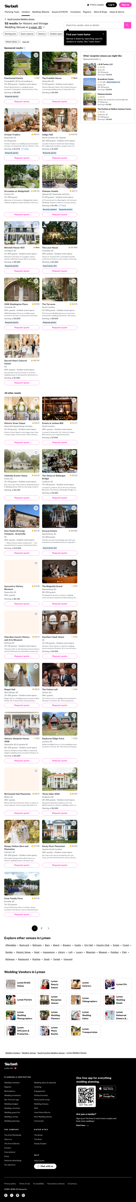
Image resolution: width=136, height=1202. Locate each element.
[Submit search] (127, 25)
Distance (42, 34)
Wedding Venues (29, 1053)
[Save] (36, 55)
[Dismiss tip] (103, 34)
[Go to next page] (48, 928)
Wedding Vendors (12, 1053)
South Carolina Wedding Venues (21, 19)
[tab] (19, 73)
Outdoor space (56, 34)
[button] (24, 48)
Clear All (25, 42)
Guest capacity (27, 34)
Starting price (10, 34)
